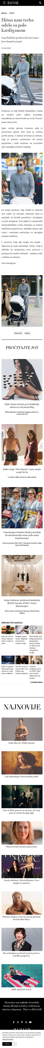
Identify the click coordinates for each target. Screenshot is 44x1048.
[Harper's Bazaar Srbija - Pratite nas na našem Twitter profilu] (18, 1022)
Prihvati (7, 1044)
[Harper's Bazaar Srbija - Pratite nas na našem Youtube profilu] (30, 1022)
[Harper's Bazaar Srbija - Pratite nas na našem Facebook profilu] (14, 1022)
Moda (3, 13)
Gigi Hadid (18, 333)
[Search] (40, 3)
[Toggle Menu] (4, 3)
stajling (27, 333)
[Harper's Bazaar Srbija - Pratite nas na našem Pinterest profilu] (22, 1022)
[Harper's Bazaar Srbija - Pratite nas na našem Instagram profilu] (26, 1022)
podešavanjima (7, 1039)
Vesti (12, 13)
